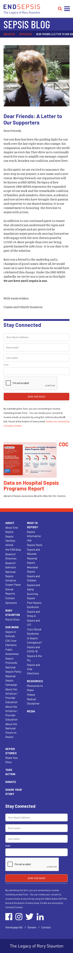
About (9, 522)
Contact (10, 598)
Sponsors (11, 602)
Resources (35, 681)
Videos (31, 694)
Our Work (12, 627)
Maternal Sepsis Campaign (11, 680)
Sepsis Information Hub (34, 536)
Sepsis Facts (34, 544)
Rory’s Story (12, 619)
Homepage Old (13, 927)
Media (31, 711)
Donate (10, 781)
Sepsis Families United (10, 540)
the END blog (13, 549)
